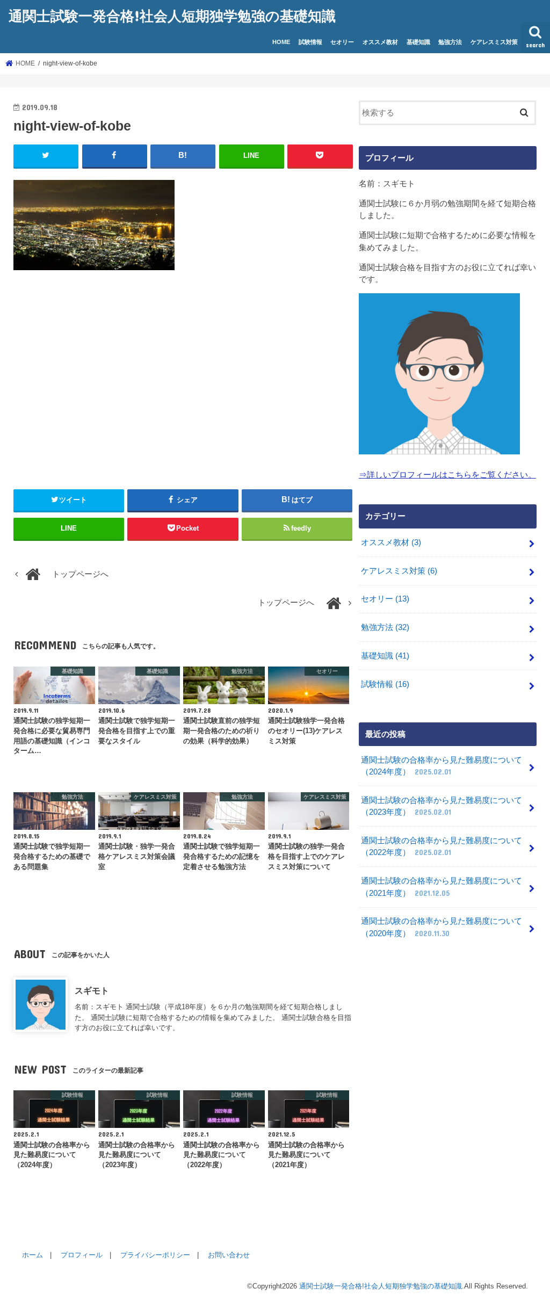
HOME (281, 42)
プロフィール (82, 1255)
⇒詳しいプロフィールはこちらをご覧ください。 (447, 474)
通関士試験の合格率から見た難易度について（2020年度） (441, 927)
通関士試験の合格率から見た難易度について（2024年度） (441, 766)
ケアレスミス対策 (494, 42)
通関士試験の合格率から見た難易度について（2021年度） (441, 887)
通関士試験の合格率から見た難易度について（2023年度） (441, 806)
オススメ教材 (380, 42)
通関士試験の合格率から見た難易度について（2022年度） (441, 846)
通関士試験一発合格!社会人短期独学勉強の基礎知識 (172, 15)
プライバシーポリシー (155, 1255)
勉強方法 (450, 42)
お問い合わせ (229, 1255)
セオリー (342, 42)
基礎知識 (418, 42)
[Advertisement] (183, 375)
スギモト (92, 990)
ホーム (32, 1255)
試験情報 (310, 42)
